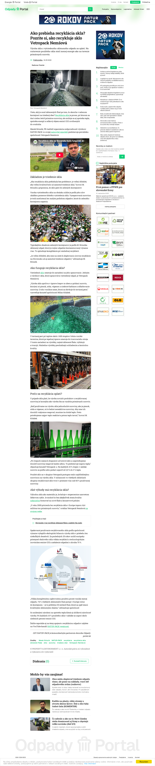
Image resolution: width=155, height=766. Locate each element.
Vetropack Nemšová (77, 643)
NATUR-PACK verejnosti (58, 626)
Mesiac (121, 67)
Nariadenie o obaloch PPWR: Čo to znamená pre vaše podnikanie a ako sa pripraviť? (112, 101)
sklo (42, 272)
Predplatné (135, 2)
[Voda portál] (30, 2)
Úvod (16, 9)
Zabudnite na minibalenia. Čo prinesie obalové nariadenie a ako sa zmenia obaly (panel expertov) (112, 129)
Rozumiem (144, 761)
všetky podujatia (110, 207)
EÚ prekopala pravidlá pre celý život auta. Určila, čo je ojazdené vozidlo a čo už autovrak (112, 87)
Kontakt (125, 2)
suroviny (52, 643)
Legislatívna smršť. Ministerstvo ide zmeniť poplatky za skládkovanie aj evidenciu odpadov (112, 80)
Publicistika (37, 60)
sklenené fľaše (36, 643)
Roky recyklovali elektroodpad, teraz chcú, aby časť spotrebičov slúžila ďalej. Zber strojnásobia (112, 115)
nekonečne (35, 500)
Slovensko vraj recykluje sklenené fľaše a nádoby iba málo (58, 523)
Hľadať (90, 9)
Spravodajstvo (116, 9)
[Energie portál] (12, 2)
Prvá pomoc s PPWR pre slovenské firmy (109, 189)
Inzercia (113, 2)
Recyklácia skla (62, 115)
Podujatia (105, 9)
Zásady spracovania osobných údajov (105, 757)
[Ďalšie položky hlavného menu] (148, 9)
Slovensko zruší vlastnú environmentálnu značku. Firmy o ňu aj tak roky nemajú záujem (111, 122)
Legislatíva (127, 9)
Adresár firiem (139, 9)
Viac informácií (90, 763)
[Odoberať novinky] (122, 157)
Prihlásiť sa (146, 2)
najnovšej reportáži (59, 132)
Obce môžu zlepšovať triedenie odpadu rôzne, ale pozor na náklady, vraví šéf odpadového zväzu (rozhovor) (111, 137)
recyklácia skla (80, 640)
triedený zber (62, 643)
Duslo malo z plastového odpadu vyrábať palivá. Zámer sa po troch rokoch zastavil (111, 108)
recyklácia (68, 640)
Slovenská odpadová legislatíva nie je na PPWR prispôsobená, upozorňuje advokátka (112, 94)
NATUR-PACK (57, 640)
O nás (120, 2)
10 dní (114, 67)
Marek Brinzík (44, 640)
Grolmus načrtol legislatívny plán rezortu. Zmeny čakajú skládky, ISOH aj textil (112, 73)
